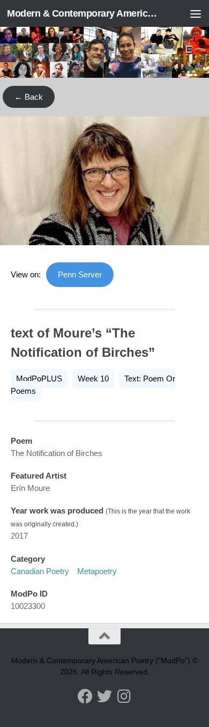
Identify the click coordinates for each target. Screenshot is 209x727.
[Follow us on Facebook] (85, 696)
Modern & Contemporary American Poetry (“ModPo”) (82, 13)
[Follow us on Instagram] (123, 696)
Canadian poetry (40, 571)
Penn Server (80, 274)
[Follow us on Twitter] (104, 696)
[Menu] (195, 13)
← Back (28, 96)
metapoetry (97, 571)
